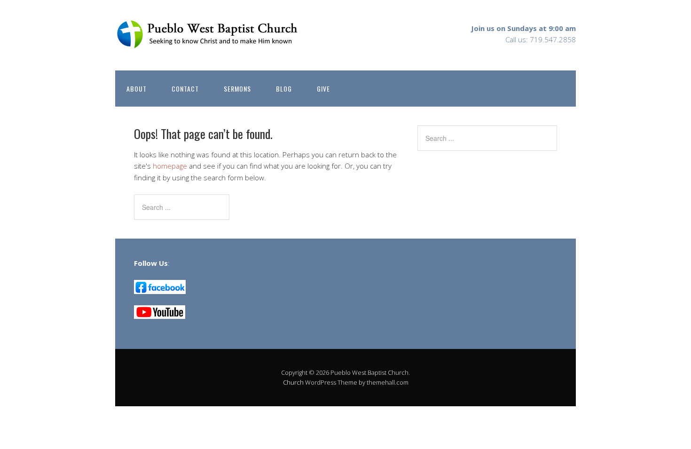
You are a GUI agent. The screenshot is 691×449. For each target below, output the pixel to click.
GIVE (323, 88)
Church (293, 382)
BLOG (284, 88)
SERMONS (237, 88)
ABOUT (136, 88)
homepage (170, 165)
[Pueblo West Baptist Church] (209, 41)
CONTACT (185, 88)
